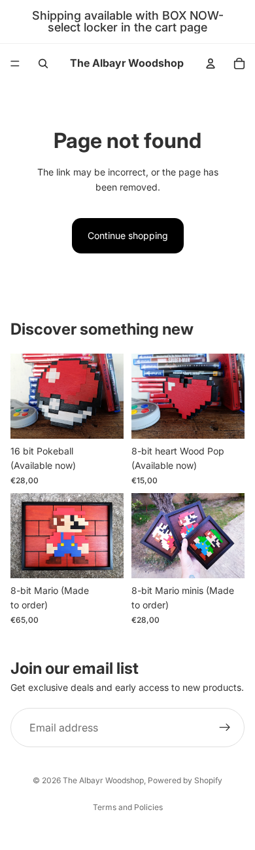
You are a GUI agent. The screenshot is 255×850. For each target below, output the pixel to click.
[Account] (210, 63)
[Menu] (15, 63)
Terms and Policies (128, 807)
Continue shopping (128, 235)
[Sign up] (225, 727)
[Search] (43, 63)
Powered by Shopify (185, 780)
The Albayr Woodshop (103, 780)
